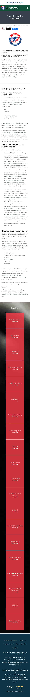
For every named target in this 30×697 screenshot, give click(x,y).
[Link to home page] (12, 8)
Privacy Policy (22, 640)
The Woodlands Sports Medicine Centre (11, 26)
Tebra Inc (14, 640)
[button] (27, 8)
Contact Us (15, 648)
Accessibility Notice (21, 644)
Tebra (22, 691)
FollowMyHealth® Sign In (15, 2)
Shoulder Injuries (8, 27)
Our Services (25, 26)
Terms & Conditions (9, 644)
